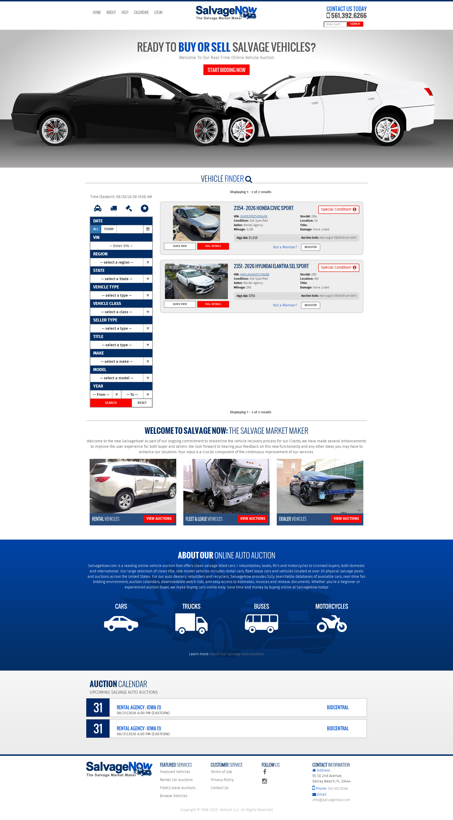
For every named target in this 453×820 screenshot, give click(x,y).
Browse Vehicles (173, 796)
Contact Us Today (347, 9)
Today (109, 229)
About (111, 12)
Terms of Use (221, 772)
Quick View (180, 246)
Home (97, 12)
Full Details (213, 246)
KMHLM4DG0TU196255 (254, 274)
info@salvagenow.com (331, 797)
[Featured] (144, 208)
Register (311, 247)
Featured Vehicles (175, 772)
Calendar (141, 12)
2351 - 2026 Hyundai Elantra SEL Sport (271, 266)
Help (125, 12)
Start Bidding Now (226, 70)
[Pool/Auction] (129, 208)
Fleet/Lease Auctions (177, 788)
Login (158, 12)
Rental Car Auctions (176, 780)
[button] (338, 210)
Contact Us (219, 788)
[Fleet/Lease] (113, 208)
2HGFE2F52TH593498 (253, 216)
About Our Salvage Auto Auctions (237, 654)
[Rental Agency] (97, 208)
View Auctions (159, 519)
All (95, 229)
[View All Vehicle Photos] (196, 223)
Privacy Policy (222, 780)
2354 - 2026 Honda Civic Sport (264, 208)
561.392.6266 (348, 15)
